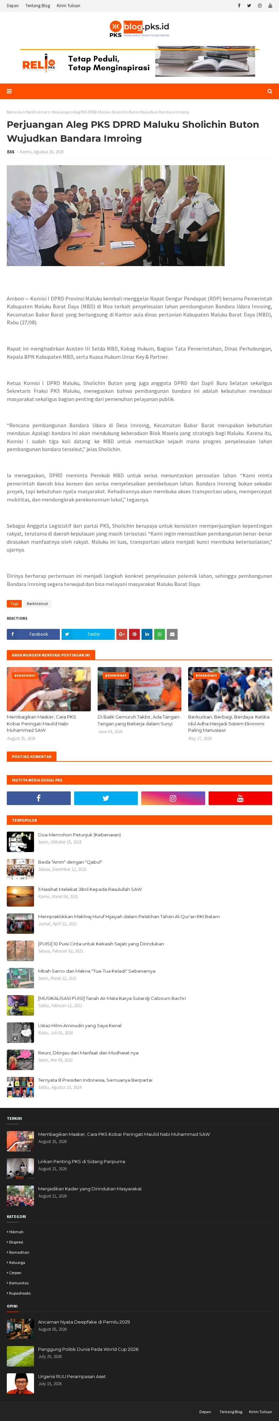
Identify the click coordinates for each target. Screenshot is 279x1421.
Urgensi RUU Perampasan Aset (72, 1376)
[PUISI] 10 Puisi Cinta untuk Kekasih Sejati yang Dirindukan (101, 943)
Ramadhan (19, 1252)
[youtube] (269, 6)
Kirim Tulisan (68, 6)
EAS (11, 152)
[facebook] (239, 6)
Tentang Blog (38, 6)
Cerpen (15, 1272)
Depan (13, 6)
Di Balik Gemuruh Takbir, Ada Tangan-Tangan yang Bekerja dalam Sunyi (139, 720)
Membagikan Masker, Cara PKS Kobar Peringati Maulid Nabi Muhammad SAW (41, 723)
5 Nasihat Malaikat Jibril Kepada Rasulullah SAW (90, 889)
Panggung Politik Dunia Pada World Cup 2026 (88, 1349)
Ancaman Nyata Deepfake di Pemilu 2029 (84, 1322)
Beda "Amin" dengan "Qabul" (70, 862)
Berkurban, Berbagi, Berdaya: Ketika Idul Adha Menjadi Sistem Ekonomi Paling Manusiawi (228, 723)
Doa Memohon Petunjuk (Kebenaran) (79, 834)
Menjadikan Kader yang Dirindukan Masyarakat (90, 1188)
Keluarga (17, 1262)
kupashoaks (20, 1293)
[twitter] (249, 6)
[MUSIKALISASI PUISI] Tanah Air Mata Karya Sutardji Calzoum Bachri (112, 998)
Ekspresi (16, 1242)
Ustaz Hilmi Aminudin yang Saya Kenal (79, 1025)
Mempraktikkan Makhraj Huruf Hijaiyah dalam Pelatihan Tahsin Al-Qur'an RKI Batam (129, 916)
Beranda (14, 111)
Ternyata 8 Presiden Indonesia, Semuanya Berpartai (95, 1080)
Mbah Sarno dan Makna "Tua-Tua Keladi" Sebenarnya (96, 971)
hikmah (16, 1231)
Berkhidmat (36, 111)
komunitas (19, 1282)
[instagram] (259, 6)
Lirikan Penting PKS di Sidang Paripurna (81, 1161)
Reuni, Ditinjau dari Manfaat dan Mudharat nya (88, 1052)
